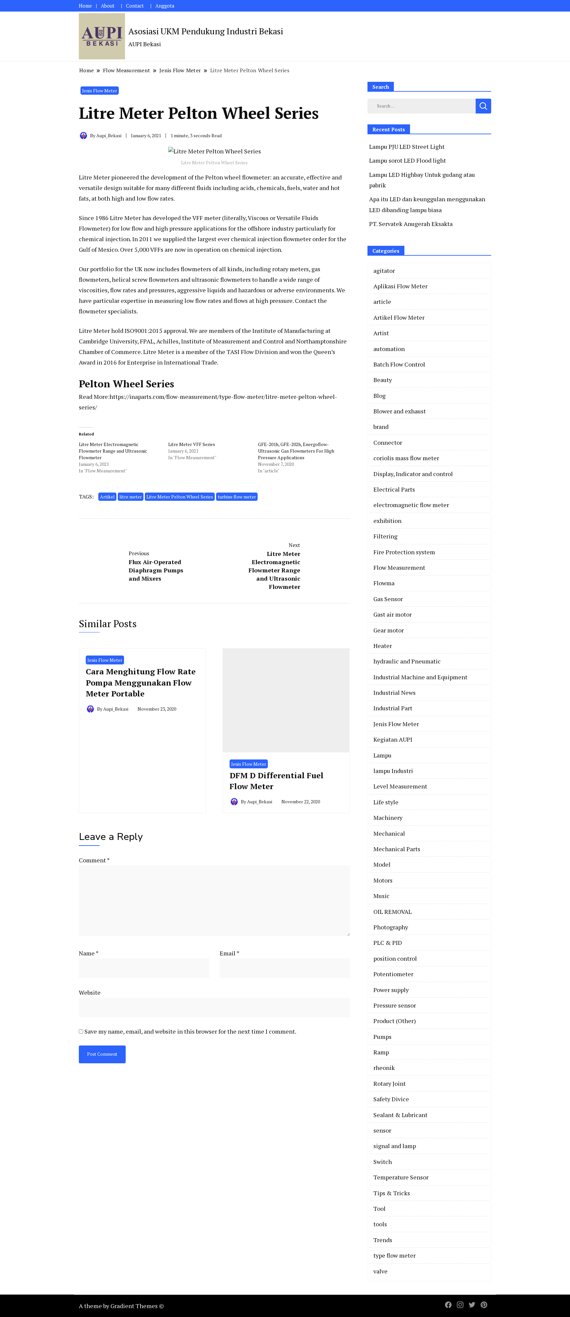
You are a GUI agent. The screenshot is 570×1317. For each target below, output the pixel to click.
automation (389, 349)
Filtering (385, 536)
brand (381, 427)
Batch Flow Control (399, 364)
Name (89, 953)
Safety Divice (391, 1099)
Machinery (387, 817)
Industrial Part (392, 708)
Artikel (107, 497)
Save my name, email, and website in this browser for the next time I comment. (190, 1031)
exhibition (387, 521)
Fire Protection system (404, 552)
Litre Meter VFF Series (191, 444)
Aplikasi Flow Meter (400, 286)
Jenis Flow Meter (99, 90)
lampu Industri (393, 771)
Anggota (164, 6)
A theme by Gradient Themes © (121, 1306)
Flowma (384, 583)
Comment (94, 860)
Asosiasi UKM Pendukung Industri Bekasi (205, 31)
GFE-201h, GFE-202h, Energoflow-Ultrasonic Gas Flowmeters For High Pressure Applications (296, 451)
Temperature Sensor (400, 1177)
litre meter (130, 497)
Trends (382, 1240)
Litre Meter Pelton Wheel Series (179, 497)
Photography (390, 927)
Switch (382, 1162)
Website (90, 992)
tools (380, 1224)
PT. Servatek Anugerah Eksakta (411, 224)
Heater (382, 646)
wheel (232, 177)
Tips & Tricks (391, 1193)
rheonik (384, 1068)
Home (85, 6)
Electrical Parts (394, 489)
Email (229, 953)
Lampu (382, 755)
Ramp (381, 1052)
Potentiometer (393, 974)
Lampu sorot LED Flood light (407, 160)
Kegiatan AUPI (392, 739)
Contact (135, 6)
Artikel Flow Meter (399, 317)
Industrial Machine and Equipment (420, 677)
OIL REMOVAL (392, 911)
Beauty (382, 380)
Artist (381, 333)
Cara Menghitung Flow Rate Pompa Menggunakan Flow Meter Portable (141, 682)
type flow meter (394, 1255)
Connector (387, 442)
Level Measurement (400, 786)
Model (382, 864)
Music (381, 896)
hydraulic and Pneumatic (407, 661)
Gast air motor (392, 614)
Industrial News (394, 692)
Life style (385, 802)
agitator (384, 270)
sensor (382, 1130)
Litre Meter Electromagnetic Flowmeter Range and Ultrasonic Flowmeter (113, 451)
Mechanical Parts (396, 849)
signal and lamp (394, 1146)
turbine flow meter (237, 497)
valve (380, 1271)
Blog (379, 396)
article (382, 301)
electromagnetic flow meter (411, 505)
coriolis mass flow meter (406, 458)
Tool (379, 1208)
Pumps (382, 1037)
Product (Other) (394, 1021)
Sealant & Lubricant (400, 1115)
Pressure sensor (394, 1005)
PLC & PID (387, 943)
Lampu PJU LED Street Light (407, 146)
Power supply (391, 990)
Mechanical (389, 833)
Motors (383, 880)
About (107, 6)
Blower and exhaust (399, 411)
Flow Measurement (399, 567)
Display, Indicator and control (413, 474)
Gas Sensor (388, 599)
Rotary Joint (389, 1083)
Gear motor (388, 630)
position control (395, 958)
